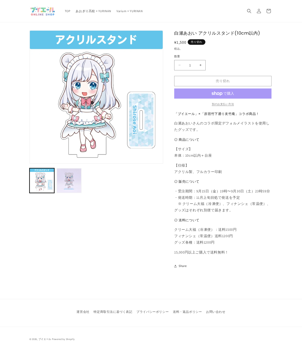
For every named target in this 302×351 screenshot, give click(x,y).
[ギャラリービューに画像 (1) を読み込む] (41, 180)
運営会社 (82, 312)
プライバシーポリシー (152, 312)
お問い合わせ (216, 312)
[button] (249, 11)
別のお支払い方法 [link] (223, 104)
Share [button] (183, 266)
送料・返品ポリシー (187, 312)
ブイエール (45, 339)
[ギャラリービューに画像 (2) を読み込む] (69, 180)
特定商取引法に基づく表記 (113, 312)
